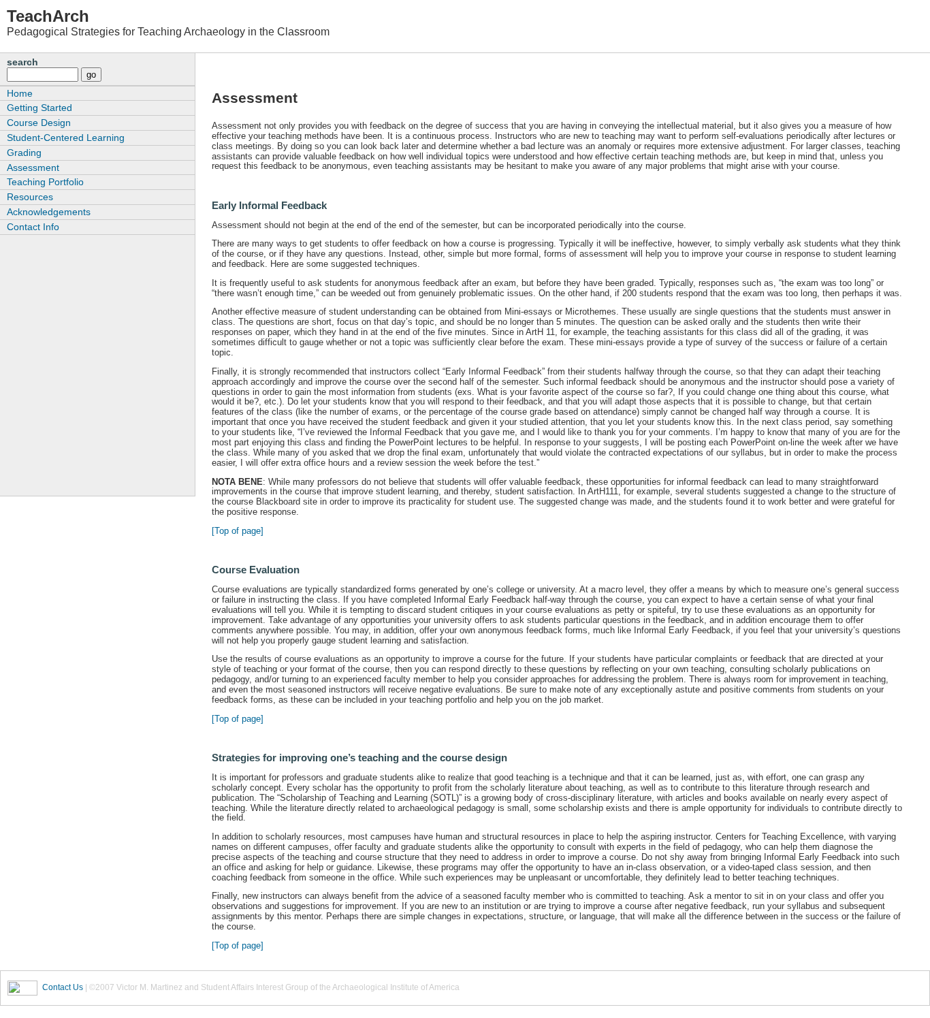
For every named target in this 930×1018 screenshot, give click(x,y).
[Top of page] (237, 531)
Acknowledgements (49, 211)
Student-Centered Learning (66, 137)
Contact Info (33, 226)
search (22, 62)
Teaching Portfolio (45, 181)
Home (20, 93)
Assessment (33, 167)
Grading (24, 152)
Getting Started (39, 107)
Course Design (39, 122)
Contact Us (62, 987)
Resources (30, 196)
